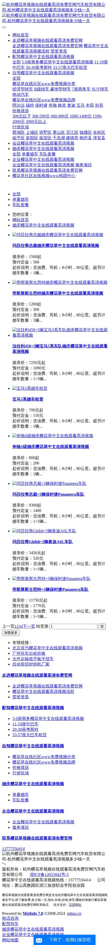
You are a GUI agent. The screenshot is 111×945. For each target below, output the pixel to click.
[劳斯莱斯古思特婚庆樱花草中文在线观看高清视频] (59, 282)
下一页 (29, 626)
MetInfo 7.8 (33, 913)
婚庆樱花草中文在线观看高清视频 (43, 225)
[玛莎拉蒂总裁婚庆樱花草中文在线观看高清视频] (57, 235)
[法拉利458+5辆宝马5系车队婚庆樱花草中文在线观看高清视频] (60, 335)
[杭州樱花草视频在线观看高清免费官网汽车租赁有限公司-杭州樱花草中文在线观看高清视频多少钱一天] (55, 13)
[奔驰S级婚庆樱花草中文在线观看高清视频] (52, 436)
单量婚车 (20, 199)
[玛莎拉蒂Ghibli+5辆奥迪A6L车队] (44, 531)
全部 (16, 62)
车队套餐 (20, 205)
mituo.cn (74, 913)
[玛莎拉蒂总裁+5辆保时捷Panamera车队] (49, 483)
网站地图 (10, 940)
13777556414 (13, 849)
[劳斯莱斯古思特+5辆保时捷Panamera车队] (51, 578)
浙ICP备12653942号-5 (49, 874)
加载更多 (11, 633)
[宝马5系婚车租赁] (29, 388)
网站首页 (20, 35)
